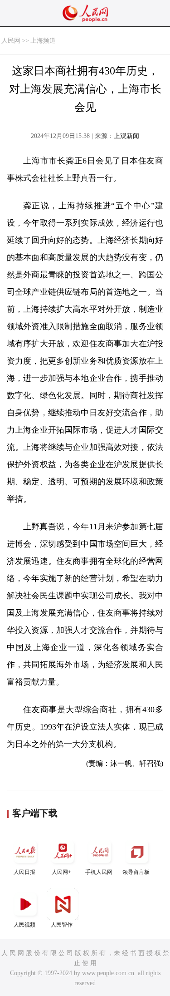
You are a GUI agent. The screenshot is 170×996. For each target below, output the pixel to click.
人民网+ (61, 872)
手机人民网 (98, 872)
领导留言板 (136, 872)
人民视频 (24, 925)
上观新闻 (126, 136)
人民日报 (24, 872)
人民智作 (62, 925)
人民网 (10, 40)
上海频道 (43, 40)
